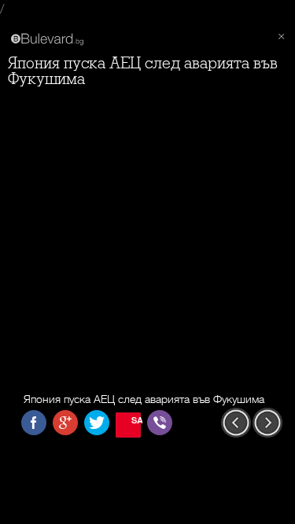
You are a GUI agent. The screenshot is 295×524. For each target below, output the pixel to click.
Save (136, 420)
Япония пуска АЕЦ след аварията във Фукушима (143, 71)
